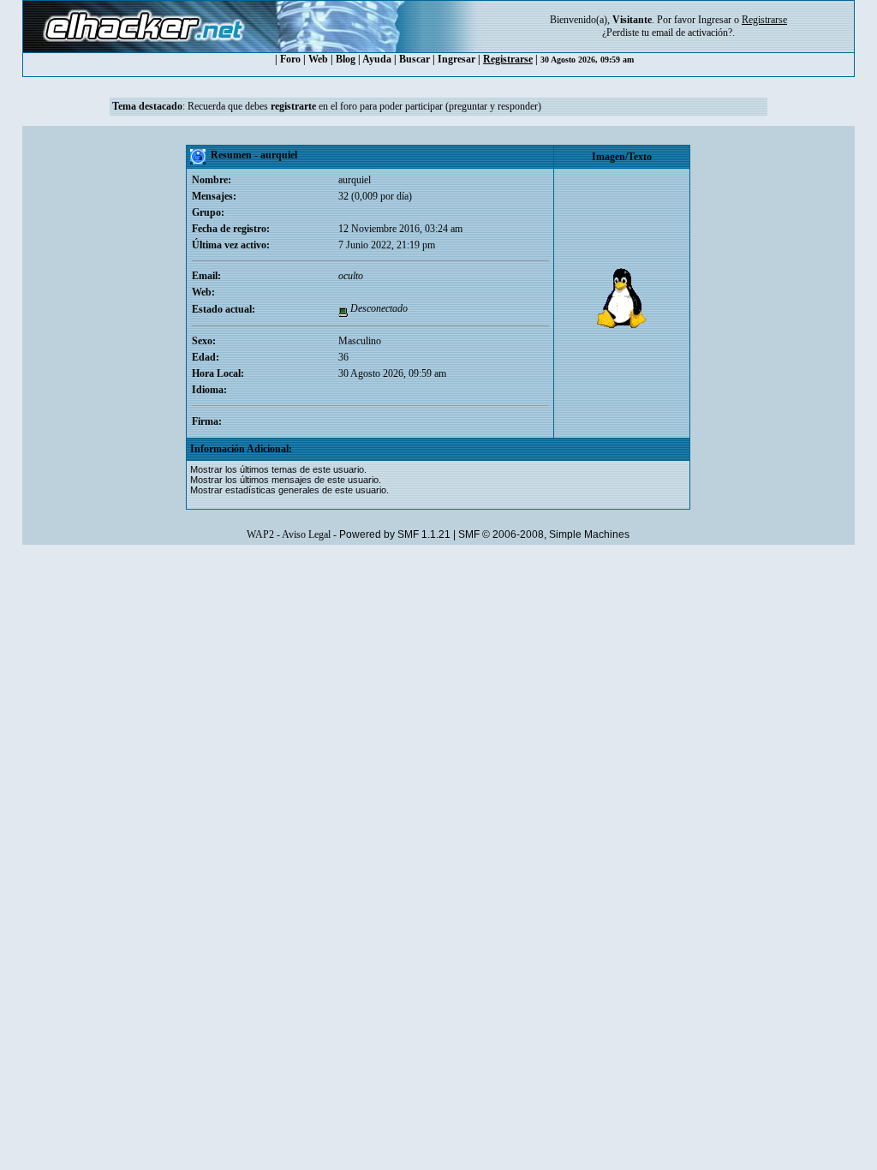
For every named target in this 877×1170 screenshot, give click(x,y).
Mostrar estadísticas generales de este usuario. (289, 490)
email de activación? (692, 33)
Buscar (414, 59)
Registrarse (508, 59)
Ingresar (714, 20)
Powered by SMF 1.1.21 (394, 534)
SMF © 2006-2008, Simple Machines (543, 534)
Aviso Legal (306, 534)
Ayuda (376, 59)
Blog (345, 59)
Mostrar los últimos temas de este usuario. (278, 469)
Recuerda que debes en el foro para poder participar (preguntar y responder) (364, 106)
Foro (290, 59)
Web (318, 59)
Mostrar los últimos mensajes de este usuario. (285, 480)
